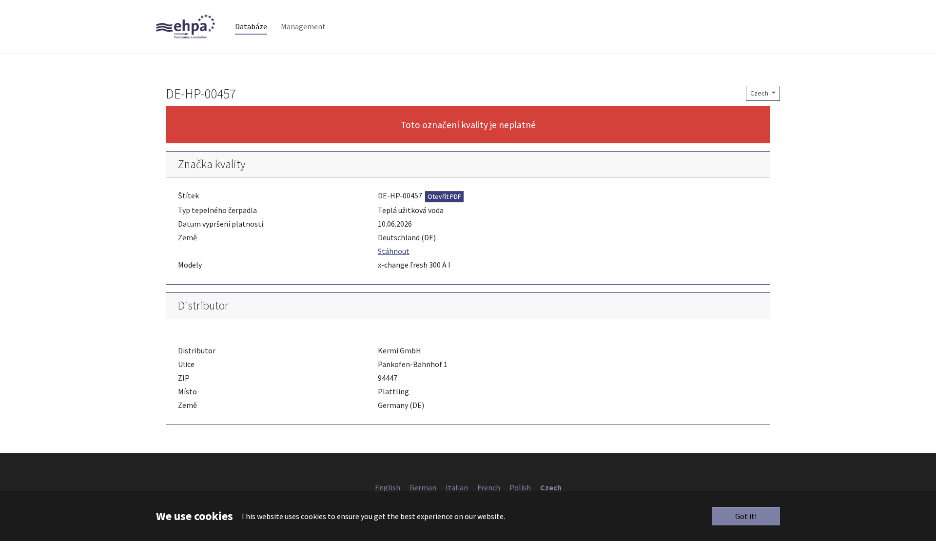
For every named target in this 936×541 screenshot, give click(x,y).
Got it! (746, 516)
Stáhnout (394, 251)
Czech (760, 93)
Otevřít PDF (444, 196)
